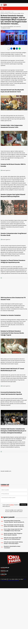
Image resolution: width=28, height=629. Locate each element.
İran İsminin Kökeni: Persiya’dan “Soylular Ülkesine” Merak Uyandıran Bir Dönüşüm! (14, 521)
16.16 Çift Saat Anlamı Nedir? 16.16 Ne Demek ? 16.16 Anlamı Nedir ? (13, 542)
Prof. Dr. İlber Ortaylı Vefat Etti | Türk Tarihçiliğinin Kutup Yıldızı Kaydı (13, 530)
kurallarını (12, 504)
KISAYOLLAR (4, 571)
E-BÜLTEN (4, 574)
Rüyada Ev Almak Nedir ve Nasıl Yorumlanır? (12, 547)
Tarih (12, 12)
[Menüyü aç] (1, 5)
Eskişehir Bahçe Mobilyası (13, 580)
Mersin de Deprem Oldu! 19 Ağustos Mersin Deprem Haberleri (13, 534)
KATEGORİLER (5, 567)
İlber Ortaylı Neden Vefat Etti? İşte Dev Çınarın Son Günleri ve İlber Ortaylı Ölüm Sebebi (14, 525)
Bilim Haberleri (7, 12)
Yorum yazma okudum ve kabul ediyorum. (11, 505)
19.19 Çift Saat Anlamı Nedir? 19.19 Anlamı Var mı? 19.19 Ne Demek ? (12, 538)
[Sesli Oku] (8, 49)
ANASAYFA (2, 12)
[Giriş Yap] (26, 5)
